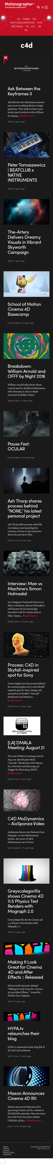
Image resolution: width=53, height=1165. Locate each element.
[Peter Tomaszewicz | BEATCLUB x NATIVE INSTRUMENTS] (26, 145)
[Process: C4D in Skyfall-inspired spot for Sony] (26, 645)
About (5, 1147)
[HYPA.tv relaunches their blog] (26, 1016)
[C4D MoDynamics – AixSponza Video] (26, 800)
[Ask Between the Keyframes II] (26, 68)
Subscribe (7, 1154)
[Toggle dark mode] (42, 6)
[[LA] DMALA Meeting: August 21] (26, 726)
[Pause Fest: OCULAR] (26, 424)
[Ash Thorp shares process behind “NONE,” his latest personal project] (26, 481)
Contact (6, 1150)
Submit (6, 1148)
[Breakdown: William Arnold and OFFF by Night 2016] (26, 346)
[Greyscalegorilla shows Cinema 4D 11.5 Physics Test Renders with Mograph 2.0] (26, 871)
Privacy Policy (8, 1152)
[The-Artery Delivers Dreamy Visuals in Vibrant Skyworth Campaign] (26, 212)
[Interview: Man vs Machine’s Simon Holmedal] (26, 563)
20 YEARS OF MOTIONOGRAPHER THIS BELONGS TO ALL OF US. (26, 24)
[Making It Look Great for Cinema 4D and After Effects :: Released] (26, 948)
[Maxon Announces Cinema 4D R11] (26, 1076)
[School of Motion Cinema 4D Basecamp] (26, 284)
